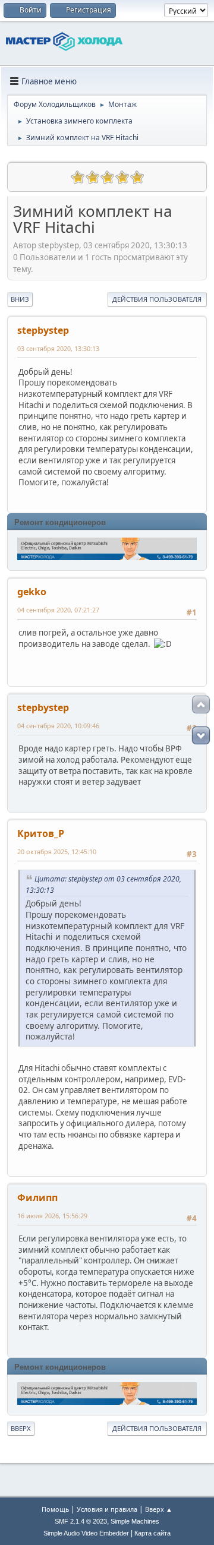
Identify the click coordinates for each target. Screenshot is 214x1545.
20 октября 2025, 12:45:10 (56, 851)
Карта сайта (152, 1533)
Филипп (37, 1197)
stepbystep (43, 330)
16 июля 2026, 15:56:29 (52, 1215)
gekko (31, 591)
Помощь (55, 1509)
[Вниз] (200, 735)
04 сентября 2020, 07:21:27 (58, 609)
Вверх (21, 1428)
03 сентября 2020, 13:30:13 (58, 348)
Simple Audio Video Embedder (86, 1533)
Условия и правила (107, 1509)
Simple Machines (135, 1521)
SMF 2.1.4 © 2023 (81, 1521)
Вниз (20, 299)
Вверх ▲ (158, 1509)
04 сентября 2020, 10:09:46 (58, 725)
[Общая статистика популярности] (22, 176)
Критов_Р (40, 833)
